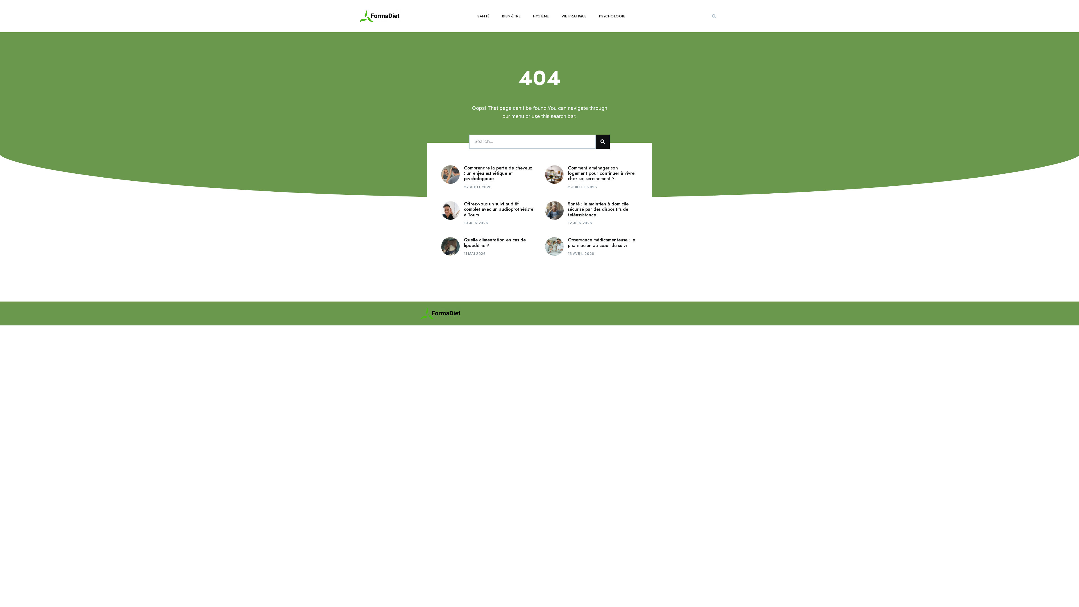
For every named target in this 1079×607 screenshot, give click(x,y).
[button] (714, 16)
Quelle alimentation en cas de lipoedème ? (495, 242)
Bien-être (511, 16)
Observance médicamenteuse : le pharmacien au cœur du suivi (601, 242)
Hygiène (541, 16)
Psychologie (612, 16)
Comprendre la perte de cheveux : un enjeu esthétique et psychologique (498, 173)
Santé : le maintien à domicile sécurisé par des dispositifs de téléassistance (598, 209)
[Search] (603, 142)
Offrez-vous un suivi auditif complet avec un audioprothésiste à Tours (498, 209)
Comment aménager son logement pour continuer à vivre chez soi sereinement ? (601, 173)
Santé (483, 16)
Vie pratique (574, 16)
